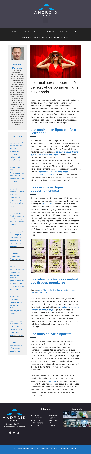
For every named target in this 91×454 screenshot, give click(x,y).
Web (76, 31)
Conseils (58, 38)
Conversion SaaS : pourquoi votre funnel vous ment (16, 256)
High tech (50, 31)
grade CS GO (47, 204)
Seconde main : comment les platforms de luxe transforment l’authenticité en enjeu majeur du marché (16, 305)
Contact (37, 448)
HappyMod (51, 381)
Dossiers (37, 31)
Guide (66, 38)
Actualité (14, 31)
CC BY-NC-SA (42, 293)
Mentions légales (48, 448)
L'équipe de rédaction (69, 448)
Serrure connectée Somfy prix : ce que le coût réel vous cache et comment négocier (17, 218)
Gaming (37, 38)
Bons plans (47, 38)
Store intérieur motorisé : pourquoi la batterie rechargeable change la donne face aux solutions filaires (17, 197)
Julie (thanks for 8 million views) (52, 290)
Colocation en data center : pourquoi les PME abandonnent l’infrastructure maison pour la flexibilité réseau (17, 151)
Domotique (27, 38)
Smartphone (64, 31)
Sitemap (58, 448)
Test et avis (26, 31)
